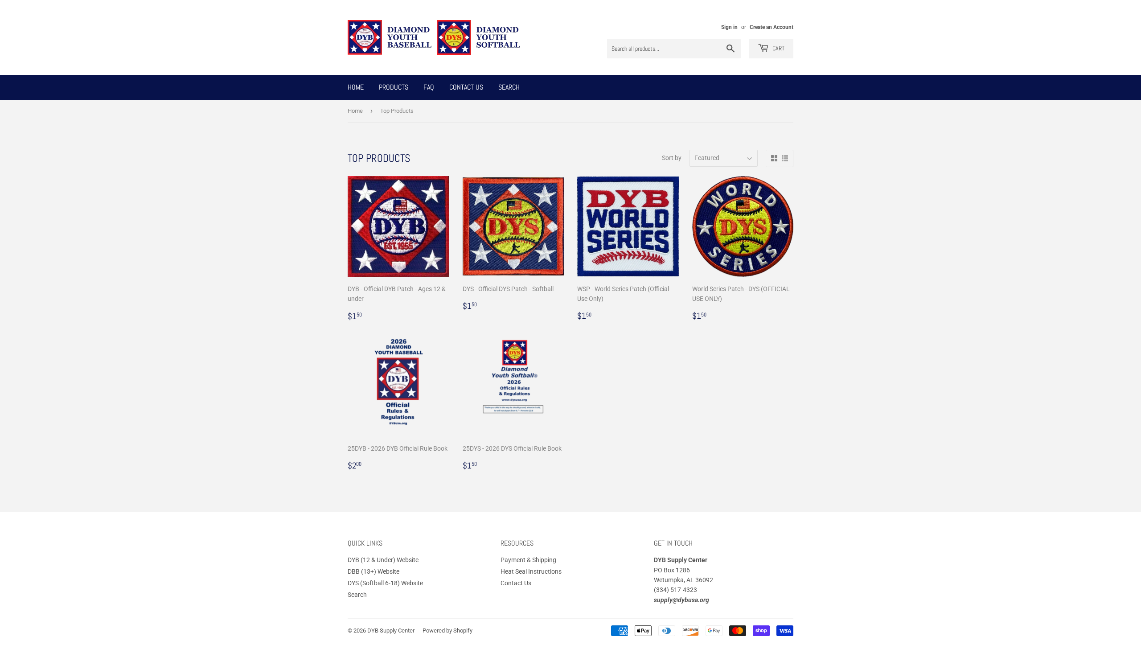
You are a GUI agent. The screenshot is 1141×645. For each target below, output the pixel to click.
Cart (777, 48)
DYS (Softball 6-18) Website (385, 583)
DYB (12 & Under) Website (383, 559)
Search (509, 87)
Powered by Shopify (447, 630)
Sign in (729, 27)
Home (356, 87)
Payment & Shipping (528, 559)
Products (393, 87)
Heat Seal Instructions (531, 571)
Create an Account (771, 27)
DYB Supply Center (391, 630)
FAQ (428, 87)
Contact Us (466, 87)
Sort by (671, 157)
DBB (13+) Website (373, 571)
